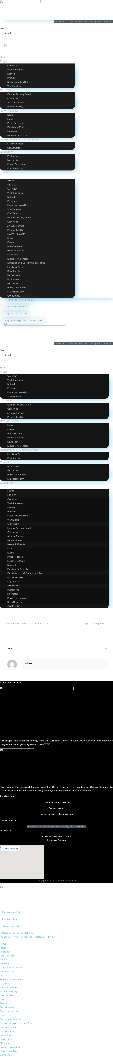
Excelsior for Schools (17, 135)
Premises (4, 963)
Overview (5, 951)
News (3, 999)
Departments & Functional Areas (17, 1023)
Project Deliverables (10, 1047)
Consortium (6, 983)
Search (3, 28)
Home (3, 57)
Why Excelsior (14, 86)
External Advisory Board (12, 979)
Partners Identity (15, 106)
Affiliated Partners (9, 987)
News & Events (8, 995)
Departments (13, 148)
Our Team (5, 975)
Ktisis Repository (15, 168)
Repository (5, 1035)
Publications (6, 1039)
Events (3, 1003)
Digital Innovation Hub (11, 967)
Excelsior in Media (9, 1011)
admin (25, 623)
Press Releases (8, 1007)
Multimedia (5, 1043)
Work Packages (8, 955)
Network (4, 959)
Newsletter (5, 1015)
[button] (37, 177)
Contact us (6, 172)
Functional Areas (8, 1027)
